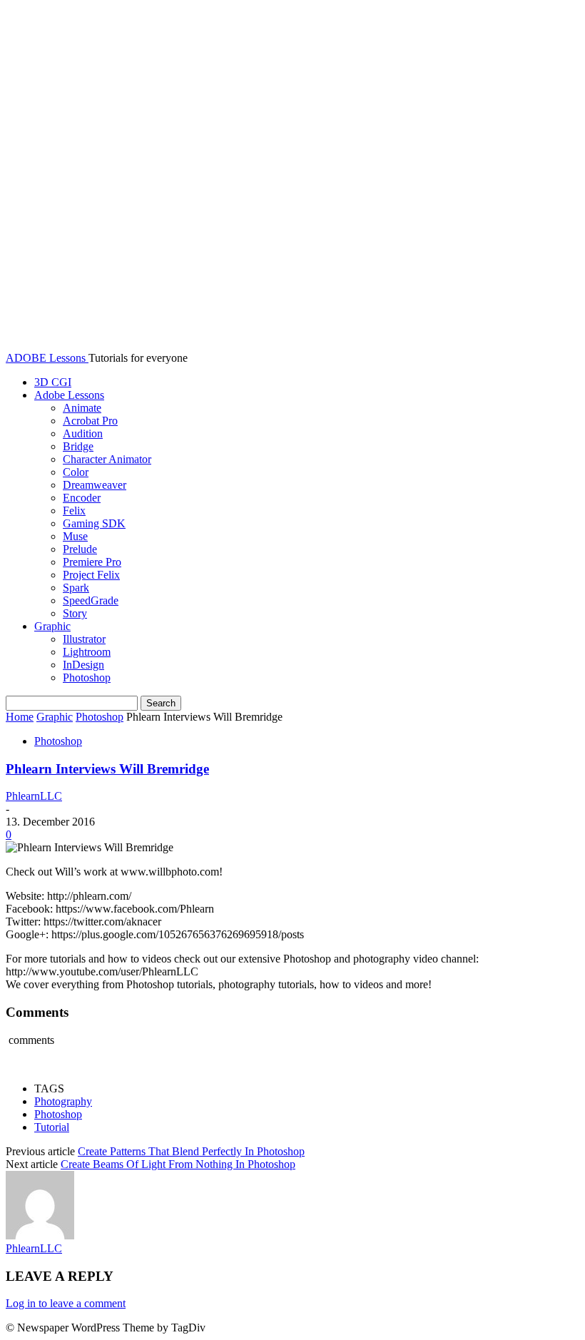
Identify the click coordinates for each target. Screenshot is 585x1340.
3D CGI (52, 382)
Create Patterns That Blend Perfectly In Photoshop (191, 1151)
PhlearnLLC (34, 796)
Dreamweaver (94, 485)
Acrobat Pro (90, 421)
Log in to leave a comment (66, 1303)
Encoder (82, 498)
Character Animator (107, 459)
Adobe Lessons (69, 395)
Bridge (78, 446)
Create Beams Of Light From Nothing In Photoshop (178, 1164)
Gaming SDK (94, 523)
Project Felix (91, 575)
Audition (83, 433)
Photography (63, 1101)
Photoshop (87, 677)
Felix (74, 510)
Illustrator (84, 639)
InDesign (83, 665)
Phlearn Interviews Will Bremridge (107, 768)
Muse (75, 536)
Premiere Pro (92, 562)
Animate (82, 408)
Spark (76, 588)
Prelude (80, 549)
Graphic (52, 626)
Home (20, 717)
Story (75, 613)
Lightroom (87, 652)
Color (75, 472)
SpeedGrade (90, 600)
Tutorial (51, 1127)
